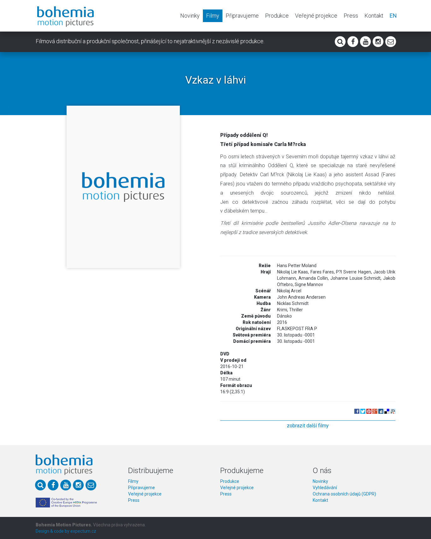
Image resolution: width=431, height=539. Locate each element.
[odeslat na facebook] (356, 410)
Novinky (190, 15)
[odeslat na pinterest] (368, 410)
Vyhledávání (325, 487)
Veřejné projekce (316, 15)
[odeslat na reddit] (392, 410)
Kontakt (373, 15)
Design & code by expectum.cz (66, 531)
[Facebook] (352, 41)
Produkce (277, 15)
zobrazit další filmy (308, 426)
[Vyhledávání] (340, 41)
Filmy (212, 15)
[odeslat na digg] (380, 410)
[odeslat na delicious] (386, 410)
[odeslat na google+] (374, 410)
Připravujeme (242, 15)
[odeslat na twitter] (362, 410)
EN (393, 15)
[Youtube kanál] (365, 41)
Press (351, 15)
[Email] (390, 41)
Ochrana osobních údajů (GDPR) (344, 493)
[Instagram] (378, 41)
